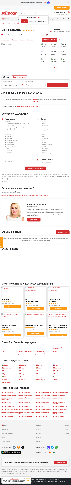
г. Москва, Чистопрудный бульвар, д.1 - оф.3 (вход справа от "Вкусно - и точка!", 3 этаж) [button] (23, 195)
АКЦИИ (5, 425)
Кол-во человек (29, 81)
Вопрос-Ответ (39, 425)
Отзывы (22, 40)
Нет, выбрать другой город (37, 21)
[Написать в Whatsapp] (56, 447)
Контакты (38, 437)
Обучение (38, 429)
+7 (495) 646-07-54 (60, 12)
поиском (35, 101)
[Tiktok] (22, 447)
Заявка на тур (4, 429)
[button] (25, 35)
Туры (2, 23)
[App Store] (16, 452)
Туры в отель (5, 40)
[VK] (14, 447)
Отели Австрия (16, 23)
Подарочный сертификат (7, 433)
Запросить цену (12, 307)
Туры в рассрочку (5, 441)
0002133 (30, 483)
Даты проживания (7, 81)
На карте (30, 40)
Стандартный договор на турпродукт (46, 481)
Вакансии (67, 425)
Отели (8, 23)
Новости (67, 433)
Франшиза (38, 433)
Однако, (4, 181)
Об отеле (14, 40)
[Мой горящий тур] (9, 13)
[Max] (48, 2)
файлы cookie (14, 479)
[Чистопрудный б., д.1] (69, 12)
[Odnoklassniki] (18, 447)
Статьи (66, 429)
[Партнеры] (50, 452)
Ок (28, 480)
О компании (39, 441)
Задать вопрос (63, 40)
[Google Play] (6, 452)
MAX (45, 2)
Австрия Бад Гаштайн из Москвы (27, 107)
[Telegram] (52, 447)
